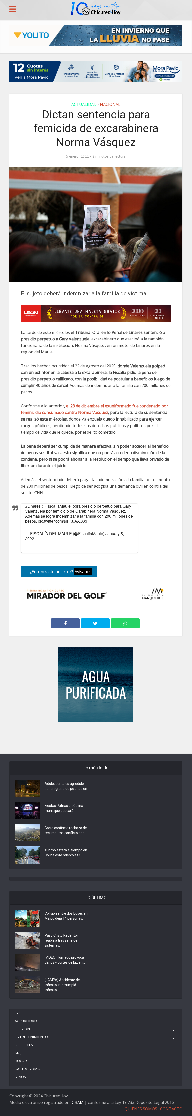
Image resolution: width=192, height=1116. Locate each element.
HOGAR (21, 1060)
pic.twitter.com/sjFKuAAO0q (62, 521)
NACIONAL (110, 104)
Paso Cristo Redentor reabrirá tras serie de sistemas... (61, 940)
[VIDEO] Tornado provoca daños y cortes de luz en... (65, 959)
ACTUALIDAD (84, 104)
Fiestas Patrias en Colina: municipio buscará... (64, 808)
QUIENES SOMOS (141, 1109)
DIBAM (77, 1102)
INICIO (20, 1012)
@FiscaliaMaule (56, 506)
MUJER (20, 1052)
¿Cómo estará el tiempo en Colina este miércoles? (66, 852)
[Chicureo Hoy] (96, 9)
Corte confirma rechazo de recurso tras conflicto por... (66, 830)
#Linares (33, 506)
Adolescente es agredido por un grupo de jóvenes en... (67, 786)
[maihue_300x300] (96, 684)
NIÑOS (20, 1076)
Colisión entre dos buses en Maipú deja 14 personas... (66, 915)
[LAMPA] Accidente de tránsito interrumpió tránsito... (62, 985)
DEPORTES (24, 1044)
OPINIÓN (22, 1028)
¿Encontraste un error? (60, 571)
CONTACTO (171, 1109)
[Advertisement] (96, 737)
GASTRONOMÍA (28, 1068)
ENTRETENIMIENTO (31, 1036)
